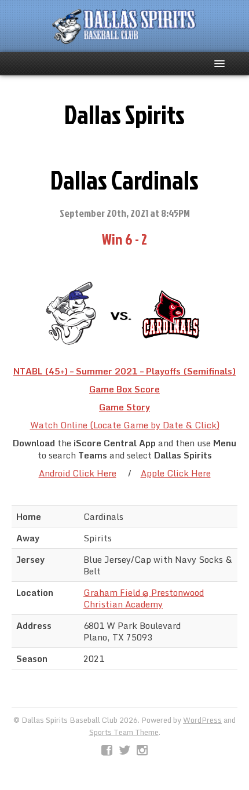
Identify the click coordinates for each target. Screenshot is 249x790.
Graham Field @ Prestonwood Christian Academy (143, 598)
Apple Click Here (176, 473)
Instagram (142, 750)
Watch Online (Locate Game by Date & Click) (124, 425)
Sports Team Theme (124, 732)
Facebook (106, 750)
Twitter (124, 750)
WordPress (202, 719)
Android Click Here (77, 473)
